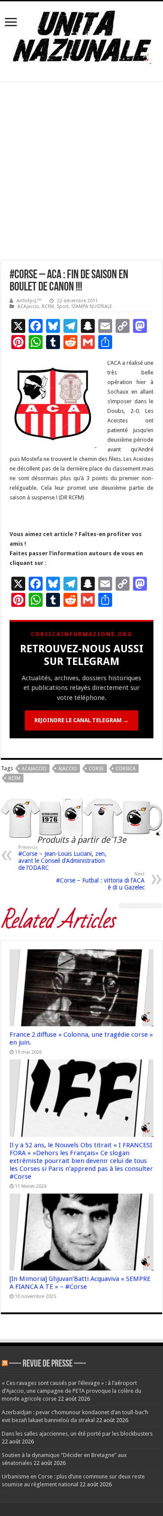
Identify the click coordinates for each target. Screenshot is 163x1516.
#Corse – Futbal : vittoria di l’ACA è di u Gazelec (100, 881)
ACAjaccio (28, 306)
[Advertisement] (81, 174)
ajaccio (67, 769)
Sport (63, 306)
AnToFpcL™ (29, 301)
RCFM (48, 306)
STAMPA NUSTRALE (91, 306)
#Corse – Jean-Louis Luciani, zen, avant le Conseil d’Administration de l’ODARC (62, 858)
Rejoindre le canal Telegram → (81, 720)
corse (96, 769)
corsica (126, 769)
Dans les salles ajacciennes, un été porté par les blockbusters (77, 1433)
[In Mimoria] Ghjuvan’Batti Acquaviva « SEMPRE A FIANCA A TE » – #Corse (80, 1283)
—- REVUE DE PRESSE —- (47, 1364)
